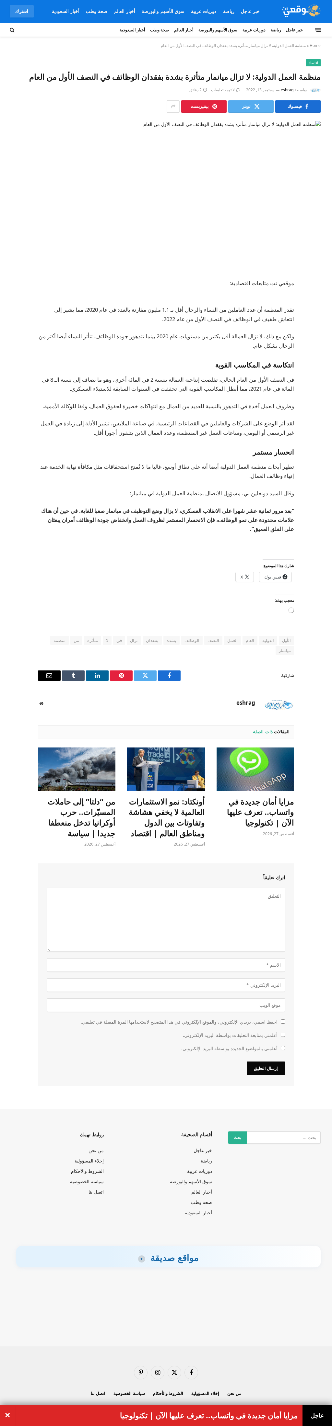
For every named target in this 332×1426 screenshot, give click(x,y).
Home (315, 45)
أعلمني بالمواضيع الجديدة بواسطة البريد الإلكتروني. (229, 1048)
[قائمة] (318, 30)
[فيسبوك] (313, 300)
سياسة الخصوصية (87, 1181)
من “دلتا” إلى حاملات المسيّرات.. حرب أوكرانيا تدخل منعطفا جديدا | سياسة (81, 817)
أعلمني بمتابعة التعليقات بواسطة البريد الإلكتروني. (230, 1035)
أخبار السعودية (65, 11)
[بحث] (13, 30)
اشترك (21, 11)
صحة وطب (96, 11)
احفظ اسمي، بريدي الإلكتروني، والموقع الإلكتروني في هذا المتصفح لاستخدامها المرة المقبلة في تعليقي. (179, 1022)
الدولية (268, 640)
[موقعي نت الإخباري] (300, 11)
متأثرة (92, 640)
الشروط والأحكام (87, 1171)
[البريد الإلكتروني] (313, 366)
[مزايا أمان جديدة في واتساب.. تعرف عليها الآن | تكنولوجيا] (255, 769)
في (119, 640)
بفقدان (152, 640)
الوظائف (191, 640)
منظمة (59, 640)
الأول (286, 640)
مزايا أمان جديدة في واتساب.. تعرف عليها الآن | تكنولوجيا (260, 812)
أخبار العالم (124, 11)
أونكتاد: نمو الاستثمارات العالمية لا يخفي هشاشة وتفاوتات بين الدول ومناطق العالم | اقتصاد (167, 817)
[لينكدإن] (313, 333)
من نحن (96, 1150)
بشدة (171, 640)
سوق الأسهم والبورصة (163, 11)
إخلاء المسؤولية (89, 1161)
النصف (213, 640)
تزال (134, 640)
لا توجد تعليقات (223, 90)
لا (107, 640)
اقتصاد (313, 62)
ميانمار (285, 650)
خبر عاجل (250, 11)
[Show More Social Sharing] (173, 106)
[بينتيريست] (313, 349)
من (76, 640)
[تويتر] (313, 316)
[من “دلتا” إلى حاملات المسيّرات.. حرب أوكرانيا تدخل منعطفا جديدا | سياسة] (76, 769)
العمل (232, 640)
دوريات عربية (203, 11)
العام (250, 640)
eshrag (287, 90)
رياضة (228, 11)
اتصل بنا (96, 1192)
